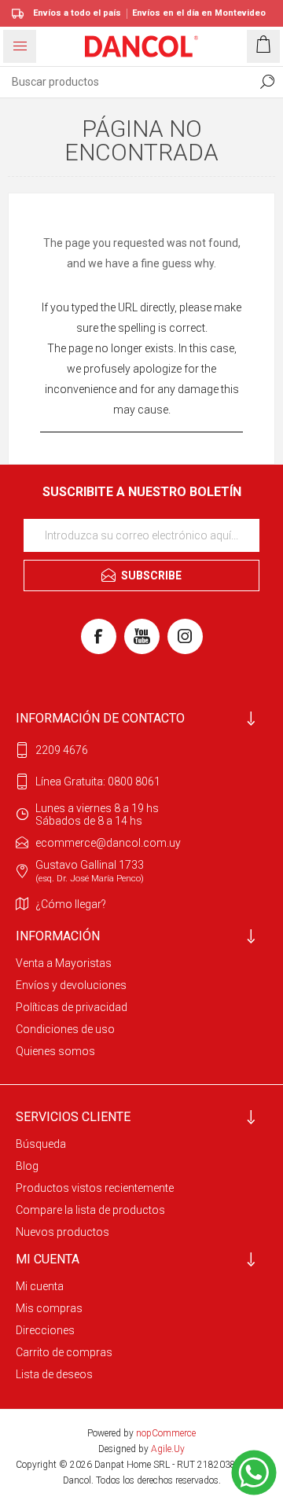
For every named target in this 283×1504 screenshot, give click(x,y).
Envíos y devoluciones (71, 985)
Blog (27, 1166)
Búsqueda (41, 1144)
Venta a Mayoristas (64, 963)
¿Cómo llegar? (70, 904)
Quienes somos (55, 1051)
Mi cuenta (40, 1286)
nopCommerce (166, 1433)
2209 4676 (61, 750)
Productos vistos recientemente (95, 1188)
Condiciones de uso (65, 1029)
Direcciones (45, 1330)
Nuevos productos (62, 1232)
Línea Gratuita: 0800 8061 (97, 781)
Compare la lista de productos (90, 1210)
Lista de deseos (54, 1374)
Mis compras (49, 1308)
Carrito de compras (64, 1352)
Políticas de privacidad (71, 1007)
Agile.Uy (168, 1448)
